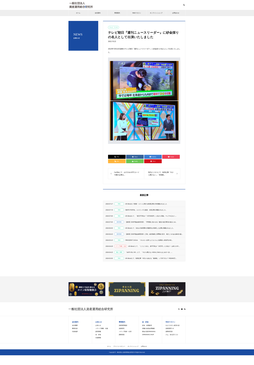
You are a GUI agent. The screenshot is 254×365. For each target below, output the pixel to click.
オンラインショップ (156, 13)
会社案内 (97, 13)
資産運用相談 (123, 325)
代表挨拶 (75, 331)
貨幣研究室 (169, 331)
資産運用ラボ (170, 328)
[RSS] (185, 309)
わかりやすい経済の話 (172, 325)
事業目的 (75, 328)
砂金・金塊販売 (147, 325)
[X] (179, 309)
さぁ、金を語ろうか (172, 334)
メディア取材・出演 (125, 331)
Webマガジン (136, 13)
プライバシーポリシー (119, 346)
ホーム (78, 13)
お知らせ (98, 325)
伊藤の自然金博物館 (148, 328)
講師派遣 (121, 334)
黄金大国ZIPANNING (148, 331)
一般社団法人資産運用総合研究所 (90, 309)
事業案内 (117, 13)
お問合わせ (175, 13)
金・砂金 (98, 334)
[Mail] (182, 309)
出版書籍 (98, 338)
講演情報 (98, 331)
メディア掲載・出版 (101, 328)
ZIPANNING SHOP (148, 334)
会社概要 (75, 325)
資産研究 (121, 328)
